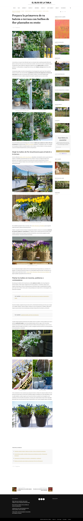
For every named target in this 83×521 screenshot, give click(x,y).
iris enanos (49, 162)
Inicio (14, 7)
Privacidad (64, 519)
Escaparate (63, 7)
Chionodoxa (37, 226)
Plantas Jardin (45, 11)
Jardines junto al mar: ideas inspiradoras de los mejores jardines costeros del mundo (20, 509)
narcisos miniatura (45, 272)
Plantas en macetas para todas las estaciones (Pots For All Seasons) (29, 461)
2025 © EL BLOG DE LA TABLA (45, 519)
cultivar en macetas (29, 144)
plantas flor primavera (37, 11)
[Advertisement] (32, 438)
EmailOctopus (65, 153)
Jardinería (37, 7)
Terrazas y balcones (16, 12)
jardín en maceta (28, 11)
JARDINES (24, 7)
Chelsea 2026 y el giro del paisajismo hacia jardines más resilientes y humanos (21, 512)
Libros (57, 7)
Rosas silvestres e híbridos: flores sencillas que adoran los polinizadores (20, 505)
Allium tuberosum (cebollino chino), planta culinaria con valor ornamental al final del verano (21, 502)
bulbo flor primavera (16, 11)
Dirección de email (58, 147)
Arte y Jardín (50, 7)
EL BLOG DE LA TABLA (41, 3)
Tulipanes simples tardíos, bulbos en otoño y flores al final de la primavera (30, 451)
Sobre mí (54, 519)
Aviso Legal (59, 519)
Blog (19, 7)
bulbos (22, 11)
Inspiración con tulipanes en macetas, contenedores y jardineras (28, 458)
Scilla (33, 226)
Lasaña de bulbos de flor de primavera (30, 315)
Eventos (42, 7)
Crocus (28, 272)
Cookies (69, 519)
